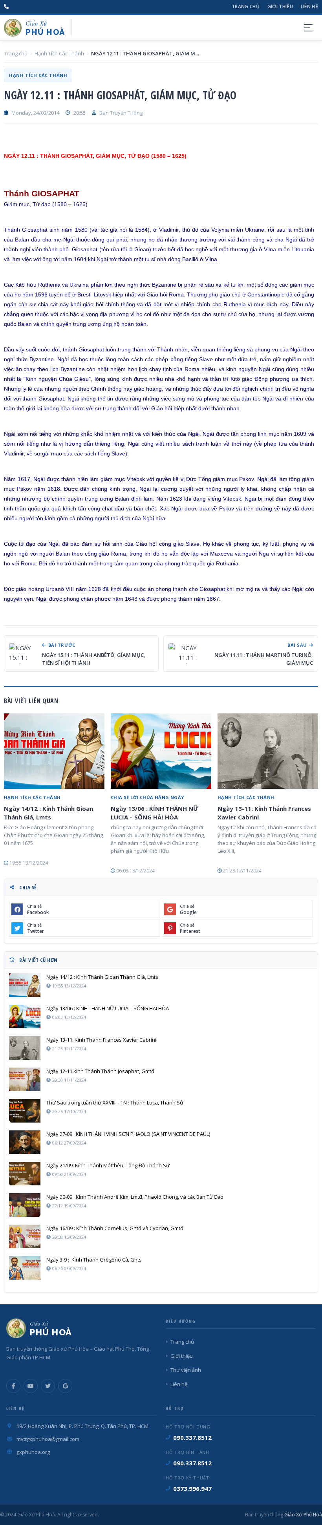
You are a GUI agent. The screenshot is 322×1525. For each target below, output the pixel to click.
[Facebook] (13, 1386)
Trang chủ (246, 6)
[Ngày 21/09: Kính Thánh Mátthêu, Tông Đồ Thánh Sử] (24, 1173)
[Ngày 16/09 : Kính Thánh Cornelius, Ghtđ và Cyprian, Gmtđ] (24, 1236)
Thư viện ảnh (185, 1369)
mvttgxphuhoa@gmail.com (47, 1439)
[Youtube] (31, 1386)
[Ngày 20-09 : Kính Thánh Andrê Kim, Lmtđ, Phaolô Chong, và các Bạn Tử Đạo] (24, 1205)
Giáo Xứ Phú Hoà (302, 1514)
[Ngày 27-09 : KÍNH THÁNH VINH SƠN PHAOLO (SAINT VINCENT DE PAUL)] (24, 1142)
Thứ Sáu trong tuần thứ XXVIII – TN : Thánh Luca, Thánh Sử (114, 1102)
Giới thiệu (280, 6)
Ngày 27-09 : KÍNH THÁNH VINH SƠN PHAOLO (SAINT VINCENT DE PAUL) (128, 1133)
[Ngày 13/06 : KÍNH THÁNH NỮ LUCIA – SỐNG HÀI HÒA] (161, 751)
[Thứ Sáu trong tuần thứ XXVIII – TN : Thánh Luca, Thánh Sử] (24, 1111)
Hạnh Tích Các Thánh (59, 53)
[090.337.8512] (6, 6)
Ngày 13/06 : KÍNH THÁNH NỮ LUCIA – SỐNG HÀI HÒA (154, 813)
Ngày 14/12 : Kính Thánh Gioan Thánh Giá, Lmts (48, 813)
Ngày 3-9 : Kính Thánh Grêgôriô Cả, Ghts (94, 1259)
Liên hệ (309, 6)
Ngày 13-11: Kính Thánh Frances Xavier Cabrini (264, 813)
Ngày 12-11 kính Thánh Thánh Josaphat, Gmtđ (100, 1071)
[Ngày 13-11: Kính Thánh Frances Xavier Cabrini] (268, 751)
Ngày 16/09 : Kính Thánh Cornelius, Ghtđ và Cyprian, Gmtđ (114, 1228)
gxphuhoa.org (33, 1452)
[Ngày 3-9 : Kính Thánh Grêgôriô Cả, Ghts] (24, 1268)
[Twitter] (48, 1386)
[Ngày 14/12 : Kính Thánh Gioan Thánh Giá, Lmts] (54, 751)
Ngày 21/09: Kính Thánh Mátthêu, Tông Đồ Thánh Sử (108, 1165)
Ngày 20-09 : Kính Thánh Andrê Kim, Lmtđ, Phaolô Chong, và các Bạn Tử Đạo (134, 1196)
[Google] (65, 1386)
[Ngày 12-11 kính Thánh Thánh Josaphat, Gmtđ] (24, 1079)
